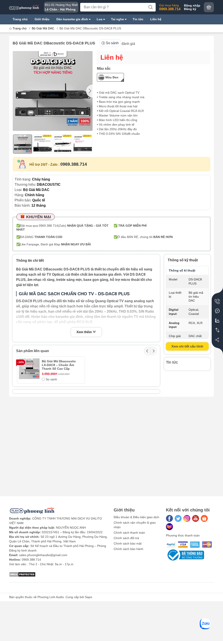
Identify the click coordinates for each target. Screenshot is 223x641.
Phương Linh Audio (50, 597)
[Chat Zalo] (217, 320)
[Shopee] (204, 518)
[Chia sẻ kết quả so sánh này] (217, 340)
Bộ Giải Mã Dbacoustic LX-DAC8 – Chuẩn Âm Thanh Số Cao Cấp (59, 364)
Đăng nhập (192, 5)
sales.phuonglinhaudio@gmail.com (43, 555)
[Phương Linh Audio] (24, 7)
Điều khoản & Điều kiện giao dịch (136, 517)
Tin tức (138, 19)
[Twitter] (178, 518)
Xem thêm (84, 332)
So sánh (112, 43)
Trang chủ (20, 19)
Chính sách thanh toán (129, 532)
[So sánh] (217, 330)
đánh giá (128, 44)
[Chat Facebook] (217, 311)
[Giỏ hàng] (209, 7)
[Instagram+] (186, 518)
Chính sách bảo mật (128, 543)
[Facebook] (169, 518)
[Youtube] (195, 518)
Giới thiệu (42, 19)
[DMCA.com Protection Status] (22, 574)
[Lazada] (169, 526)
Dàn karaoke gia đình (72, 19)
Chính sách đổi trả (126, 538)
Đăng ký (190, 9)
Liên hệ (155, 19)
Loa (99, 19)
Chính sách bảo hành (128, 549)
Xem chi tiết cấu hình (187, 346)
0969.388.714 (73, 164)
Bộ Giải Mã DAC (43, 28)
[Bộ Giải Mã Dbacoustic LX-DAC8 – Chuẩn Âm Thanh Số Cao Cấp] (29, 368)
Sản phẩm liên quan (32, 351)
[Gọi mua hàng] (217, 301)
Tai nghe (117, 19)
